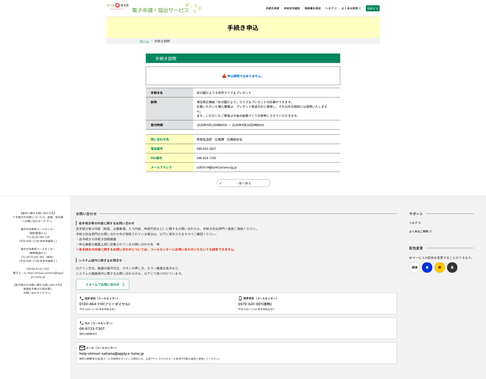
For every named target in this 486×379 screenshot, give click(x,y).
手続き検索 (272, 8)
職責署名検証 (313, 8)
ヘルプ (329, 8)
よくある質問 (350, 8)
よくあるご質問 (418, 231)
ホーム (144, 40)
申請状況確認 (292, 8)
